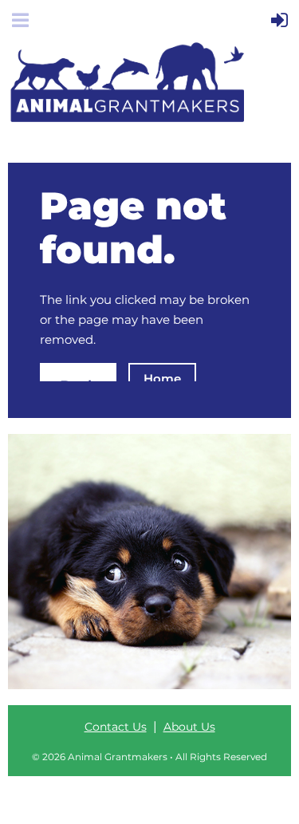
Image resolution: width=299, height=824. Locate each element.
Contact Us (116, 727)
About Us (189, 727)
